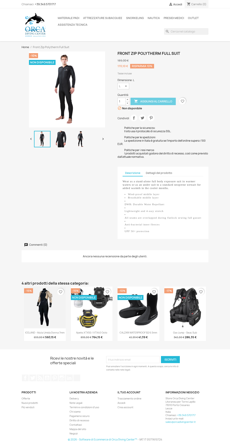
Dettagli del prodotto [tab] (159, 173)
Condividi (133, 118)
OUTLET (193, 18)
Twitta (142, 118)
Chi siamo (75, 411)
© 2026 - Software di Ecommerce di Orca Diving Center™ (103, 439)
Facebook (25, 378)
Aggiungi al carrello (153, 101)
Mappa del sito (78, 429)
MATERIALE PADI (68, 18)
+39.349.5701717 (45, 4)
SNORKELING (135, 18)
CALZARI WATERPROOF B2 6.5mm (138, 332)
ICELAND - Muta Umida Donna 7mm (44, 332)
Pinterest (151, 118)
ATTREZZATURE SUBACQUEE (102, 18)
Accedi (121, 402)
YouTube (47, 378)
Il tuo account (129, 392)
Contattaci (76, 424)
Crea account (125, 407)
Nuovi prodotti (30, 402)
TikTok (76, 378)
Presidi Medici (174, 18)
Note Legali (76, 402)
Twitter (32, 378)
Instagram (62, 378)
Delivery (74, 398)
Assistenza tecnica (72, 25)
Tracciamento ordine (129, 398)
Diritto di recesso (79, 420)
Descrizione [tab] (132, 173)
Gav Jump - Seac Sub (185, 332)
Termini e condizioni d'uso (84, 407)
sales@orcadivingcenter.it (181, 421)
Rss (40, 378)
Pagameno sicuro (80, 416)
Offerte (26, 398)
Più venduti (28, 407)
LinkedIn (69, 378)
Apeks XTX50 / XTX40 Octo (91, 332)
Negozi (74, 433)
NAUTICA (154, 18)
